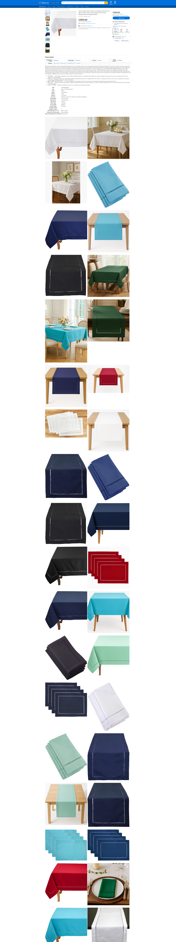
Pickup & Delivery (69, 6)
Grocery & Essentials (61, 6)
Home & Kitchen (51, 8)
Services (49, 6)
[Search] (106, 2)
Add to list (117, 40)
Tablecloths (78, 63)
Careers (82, 6)
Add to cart (121, 18)
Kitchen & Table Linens (65, 8)
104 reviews (88, 16)
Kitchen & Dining (58, 8)
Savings (53, 6)
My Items (87, 6)
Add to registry (126, 40)
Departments (43, 6)
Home (46, 8)
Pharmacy (77, 6)
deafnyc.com (90, 25)
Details (123, 38)
